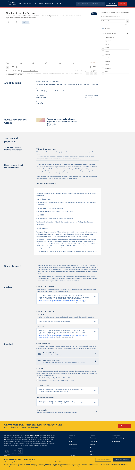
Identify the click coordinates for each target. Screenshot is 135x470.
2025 (94, 67)
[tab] (10, 22)
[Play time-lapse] (7, 67)
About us (93, 438)
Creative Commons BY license (53, 278)
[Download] (87, 73)
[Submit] (103, 3)
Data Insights (73, 444)
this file (94, 251)
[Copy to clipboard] (93, 296)
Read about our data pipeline (45, 183)
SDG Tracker (72, 455)
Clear (126, 25)
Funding (92, 444)
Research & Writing (118, 438)
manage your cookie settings (72, 466)
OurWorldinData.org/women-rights (84, 71)
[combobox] (90, 4)
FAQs (35, 445)
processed (49, 91)
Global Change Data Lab (32, 435)
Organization (94, 441)
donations (30, 462)
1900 (12, 67)
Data (35, 3)
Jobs (91, 451)
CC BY (95, 71)
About (57, 3)
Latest (41, 3)
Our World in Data (12, 3)
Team (91, 448)
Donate (122, 3)
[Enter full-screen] (95, 73)
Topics (70, 438)
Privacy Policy (58, 466)
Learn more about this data (30, 71)
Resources (48, 3)
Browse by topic (27, 3)
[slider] (16, 67)
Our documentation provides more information (60, 373)
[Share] (91, 73)
